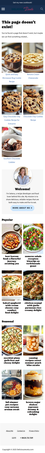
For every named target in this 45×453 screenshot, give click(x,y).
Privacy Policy (34, 431)
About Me (9, 431)
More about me (21, 208)
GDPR (14, 438)
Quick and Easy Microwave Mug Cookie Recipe (11, 78)
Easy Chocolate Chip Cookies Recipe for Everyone (11, 120)
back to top (27, 438)
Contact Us (21, 431)
